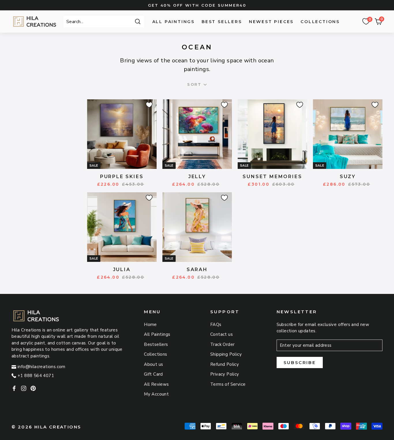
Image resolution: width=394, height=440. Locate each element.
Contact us (221, 334)
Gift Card (153, 374)
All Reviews (156, 384)
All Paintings (173, 21)
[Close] (205, 84)
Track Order (222, 344)
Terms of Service (227, 384)
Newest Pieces (271, 21)
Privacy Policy (224, 374)
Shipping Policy (226, 354)
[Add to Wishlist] (148, 104)
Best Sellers (222, 21)
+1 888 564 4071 (36, 376)
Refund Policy (224, 364)
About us (153, 364)
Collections (320, 21)
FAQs (216, 324)
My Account (156, 394)
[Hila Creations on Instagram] (23, 388)
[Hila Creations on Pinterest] (33, 388)
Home (150, 324)
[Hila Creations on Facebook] (14, 388)
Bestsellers (156, 344)
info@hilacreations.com (41, 367)
